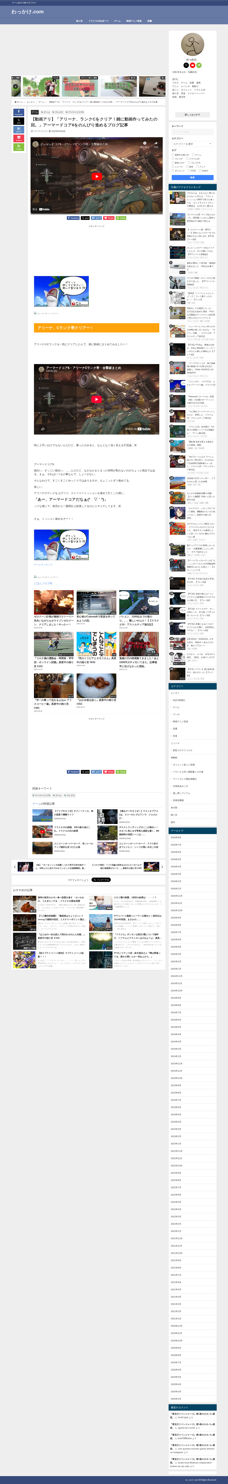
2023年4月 (176, 1122)
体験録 (174, 757)
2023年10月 (177, 1078)
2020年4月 (176, 1384)
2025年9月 (176, 918)
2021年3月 (176, 1304)
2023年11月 (176, 1071)
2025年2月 (176, 961)
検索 (192, 177)
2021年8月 (176, 1268)
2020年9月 (176, 1348)
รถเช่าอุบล (183, 1417)
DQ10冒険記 (179, 700)
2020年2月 (176, 1399)
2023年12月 (177, 1063)
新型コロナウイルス (182, 750)
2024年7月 (176, 1012)
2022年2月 (176, 1224)
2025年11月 (176, 903)
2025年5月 (176, 947)
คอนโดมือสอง (185, 1438)
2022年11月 (176, 1158)
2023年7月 (176, 1100)
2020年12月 (177, 1326)
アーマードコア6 (75, 112)
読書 (150, 21)
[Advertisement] (88, 52)
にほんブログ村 (43, 583)
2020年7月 (176, 1362)
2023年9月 (176, 1085)
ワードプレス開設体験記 (185, 779)
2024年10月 (177, 991)
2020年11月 (176, 1333)
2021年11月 (176, 1246)
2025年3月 (176, 954)
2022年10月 (177, 1166)
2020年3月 (176, 1391)
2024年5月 (176, 1027)
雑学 (173, 822)
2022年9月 (176, 1173)
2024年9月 (176, 998)
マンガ (176, 714)
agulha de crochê (186, 1428)
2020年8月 (176, 1355)
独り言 (79, 21)
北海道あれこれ (180, 786)
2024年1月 (176, 1056)
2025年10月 (177, 910)
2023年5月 (176, 1114)
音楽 (175, 736)
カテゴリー (177, 138)
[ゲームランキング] (61, 292)
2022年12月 (177, 1151)
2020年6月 (176, 1370)
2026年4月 (176, 866)
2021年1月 (176, 1319)
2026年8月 (176, 837)
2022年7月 (176, 1187)
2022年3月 (176, 1216)
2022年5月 (176, 1202)
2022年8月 (176, 1180)
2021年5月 (176, 1289)
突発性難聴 (178, 800)
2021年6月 (176, 1282)
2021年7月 (176, 1275)
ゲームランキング (43, 564)
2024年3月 (176, 1041)
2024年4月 (176, 1034)
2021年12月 (177, 1238)
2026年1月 (176, 888)
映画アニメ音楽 (134, 21)
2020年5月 (176, 1377)
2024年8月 (176, 1005)
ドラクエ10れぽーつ (98, 21)
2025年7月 (176, 932)
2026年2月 (176, 881)
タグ (174, 150)
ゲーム (117, 21)
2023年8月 (176, 1093)
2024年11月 (176, 983)
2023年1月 (176, 1144)
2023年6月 (176, 1107)
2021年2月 (176, 1311)
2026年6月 (176, 852)
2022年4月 (176, 1209)
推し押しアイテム (181, 793)
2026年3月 (176, 874)
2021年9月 (176, 1260)
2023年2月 (176, 1136)
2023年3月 (176, 1129)
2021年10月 (177, 1253)
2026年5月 (176, 859)
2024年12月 (177, 976)
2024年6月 (176, 1020)
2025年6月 (176, 939)
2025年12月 (177, 896)
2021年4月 (176, 1297)
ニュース (175, 743)
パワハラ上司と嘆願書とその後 (188, 772)
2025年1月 (176, 969)
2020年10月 (177, 1341)
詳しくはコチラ (192, 115)
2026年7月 (176, 845)
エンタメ (175, 693)
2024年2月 (176, 1049)
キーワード (177, 126)
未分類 (174, 807)
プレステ (59, 112)
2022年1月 (176, 1231)
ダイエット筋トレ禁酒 (184, 765)
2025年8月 (176, 925)
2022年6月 (176, 1195)
